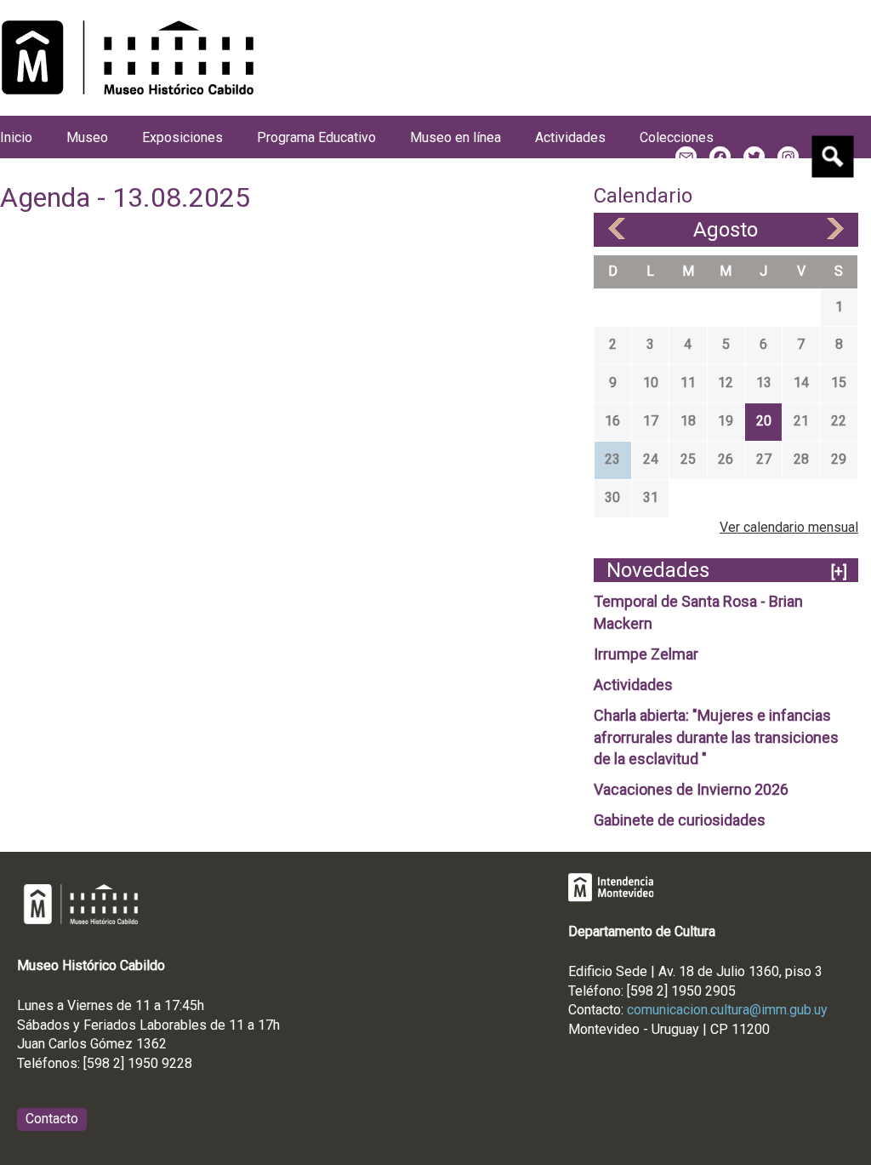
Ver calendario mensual (789, 527)
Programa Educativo (316, 137)
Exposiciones (182, 137)
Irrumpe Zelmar (646, 654)
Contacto (52, 1119)
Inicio (16, 137)
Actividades (633, 685)
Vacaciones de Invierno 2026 (691, 789)
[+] (839, 571)
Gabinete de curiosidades (680, 820)
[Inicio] (127, 58)
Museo (87, 137)
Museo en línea (455, 137)
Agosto (725, 230)
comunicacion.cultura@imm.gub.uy (727, 1010)
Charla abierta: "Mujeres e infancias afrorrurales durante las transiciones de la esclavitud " (716, 737)
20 (763, 421)
